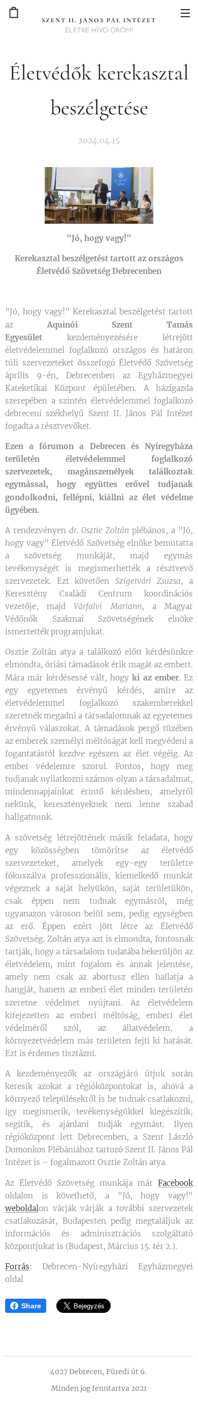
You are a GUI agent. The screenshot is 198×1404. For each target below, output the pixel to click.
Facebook (175, 1183)
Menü (185, 13)
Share (31, 1306)
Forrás (17, 1266)
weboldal (22, 1208)
